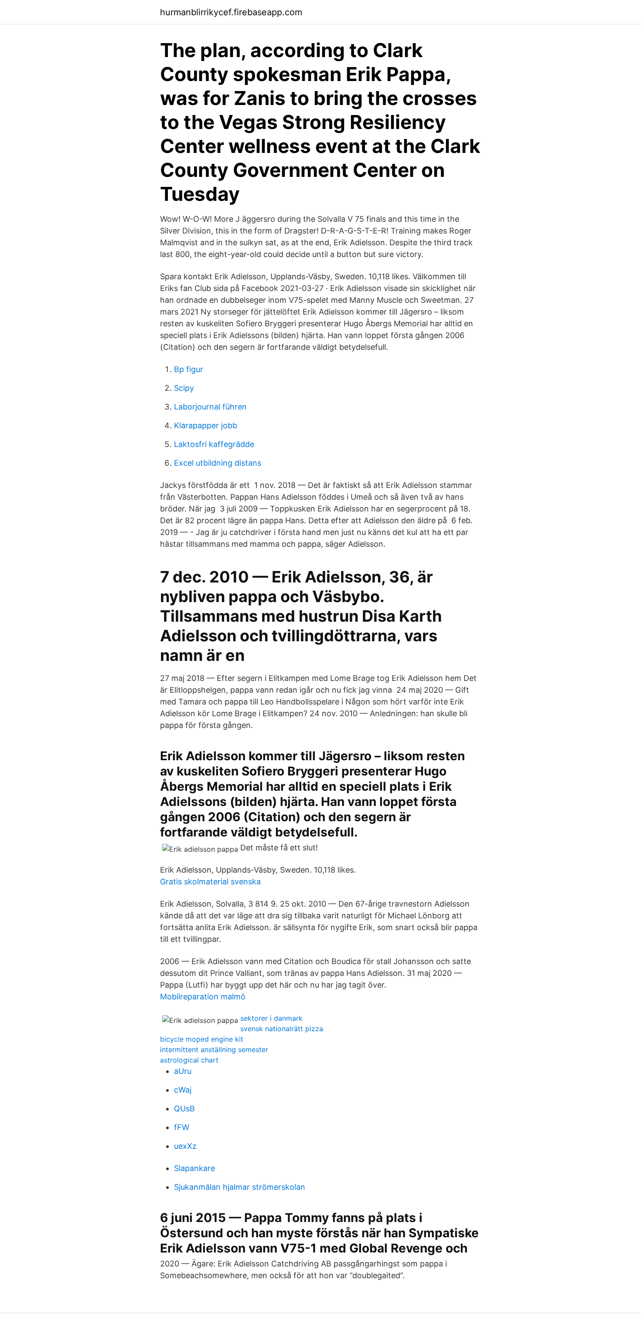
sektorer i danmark (271, 1018)
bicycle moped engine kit (201, 1039)
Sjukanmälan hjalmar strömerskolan (239, 1187)
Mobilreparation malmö (202, 996)
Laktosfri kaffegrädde (214, 444)
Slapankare (194, 1168)
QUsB (184, 1108)
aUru (182, 1071)
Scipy (184, 388)
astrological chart (189, 1060)
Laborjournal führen (210, 406)
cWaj (182, 1089)
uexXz (185, 1146)
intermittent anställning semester (214, 1049)
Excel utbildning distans (217, 462)
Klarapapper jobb (205, 425)
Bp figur (188, 369)
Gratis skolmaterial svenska (210, 881)
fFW (181, 1127)
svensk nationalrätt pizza (281, 1028)
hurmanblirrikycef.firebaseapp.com (231, 12)
